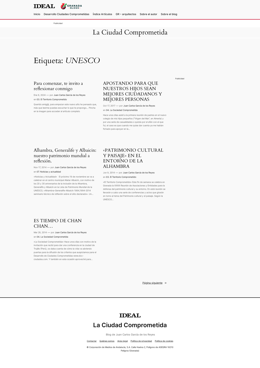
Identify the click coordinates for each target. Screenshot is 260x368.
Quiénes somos (106, 341)
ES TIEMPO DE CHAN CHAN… (58, 223)
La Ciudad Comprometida (130, 32)
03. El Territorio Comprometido (52, 99)
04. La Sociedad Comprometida (122, 110)
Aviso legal (122, 341)
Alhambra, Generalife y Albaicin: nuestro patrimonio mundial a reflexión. (65, 156)
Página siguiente (154, 282)
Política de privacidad (141, 341)
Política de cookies (164, 341)
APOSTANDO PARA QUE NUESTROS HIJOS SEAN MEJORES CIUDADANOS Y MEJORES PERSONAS (132, 91)
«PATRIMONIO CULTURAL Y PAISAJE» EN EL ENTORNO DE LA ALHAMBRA (133, 158)
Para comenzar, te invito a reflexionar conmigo (58, 86)
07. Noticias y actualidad (49, 171)
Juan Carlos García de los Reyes (69, 95)
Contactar (92, 341)
